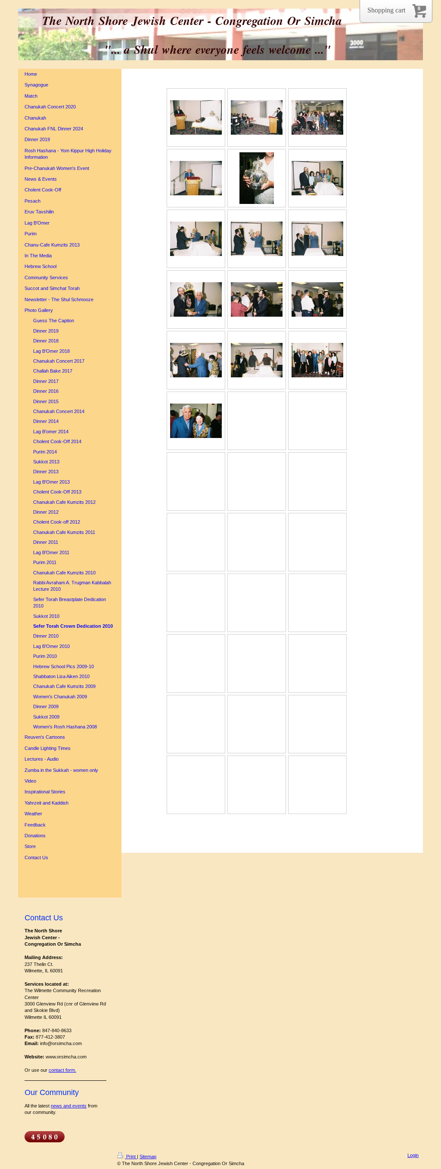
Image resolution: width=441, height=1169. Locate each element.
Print (131, 1156)
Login (413, 1155)
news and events (69, 1105)
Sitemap (148, 1156)
